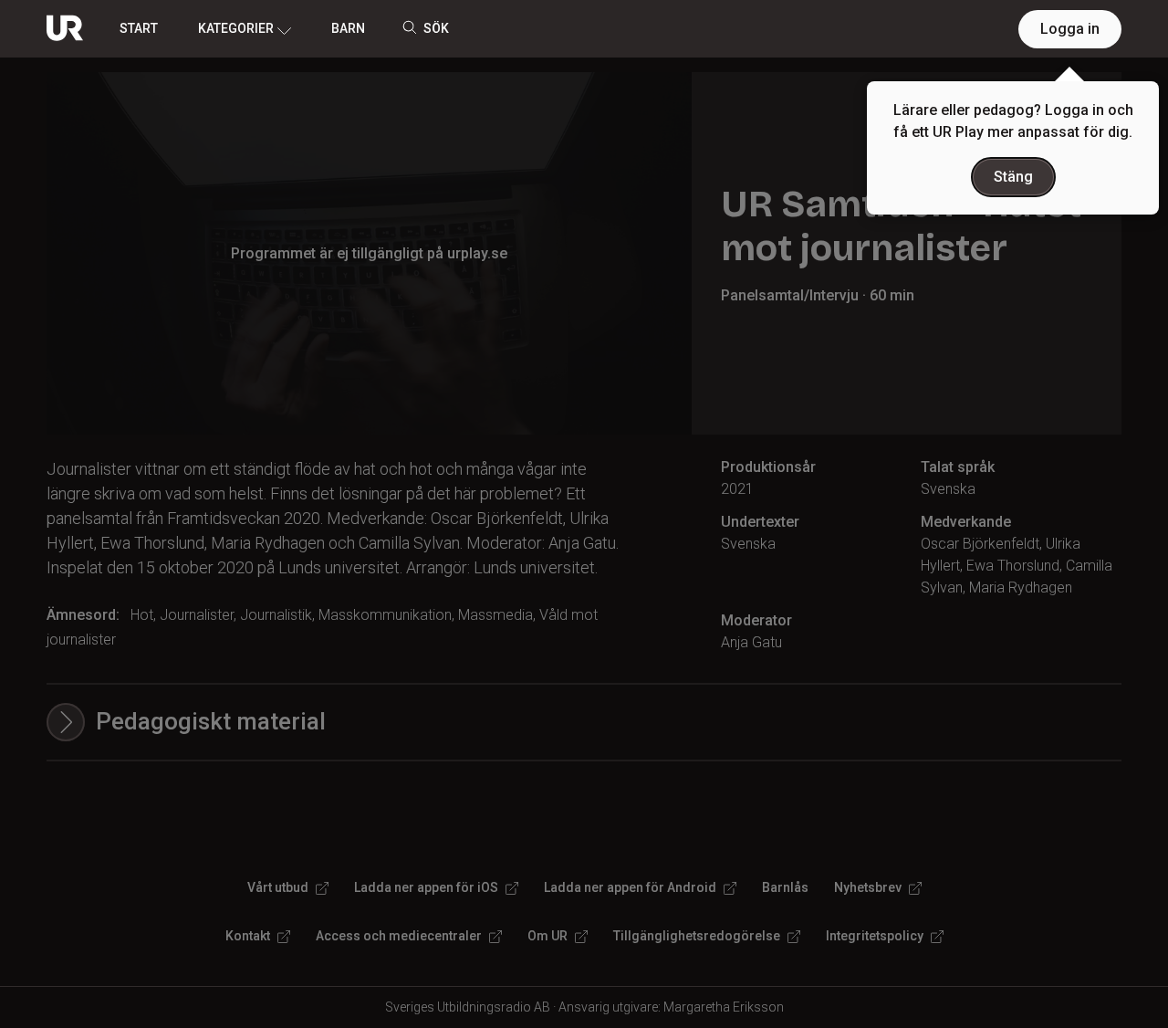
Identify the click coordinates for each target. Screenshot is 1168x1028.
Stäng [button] (1013, 176)
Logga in (1070, 28)
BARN (348, 28)
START (139, 28)
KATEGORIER (236, 28)
